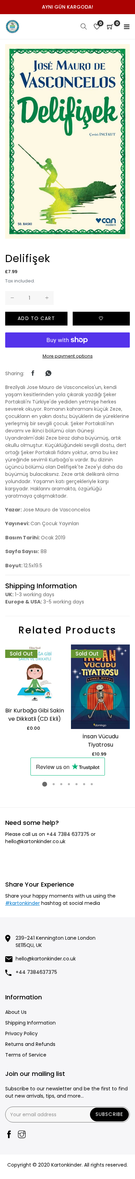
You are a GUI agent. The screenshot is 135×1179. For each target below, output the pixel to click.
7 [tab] (92, 784)
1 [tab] (44, 784)
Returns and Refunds (30, 1044)
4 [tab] (69, 784)
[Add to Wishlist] (101, 319)
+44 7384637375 (36, 972)
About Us (16, 1012)
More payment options (68, 356)
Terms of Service (25, 1054)
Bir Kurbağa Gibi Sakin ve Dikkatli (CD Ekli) (34, 715)
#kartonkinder (22, 903)
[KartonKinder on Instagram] (22, 1135)
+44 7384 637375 (67, 834)
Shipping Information (30, 1022)
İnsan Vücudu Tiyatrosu (100, 740)
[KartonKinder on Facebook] (9, 1135)
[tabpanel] (35, 688)
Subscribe (109, 1114)
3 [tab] (61, 784)
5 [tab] (76, 784)
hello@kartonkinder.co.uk (35, 841)
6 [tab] (84, 784)
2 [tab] (54, 784)
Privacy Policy (21, 1033)
